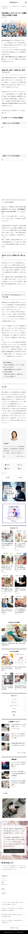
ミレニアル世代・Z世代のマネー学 (14, 851)
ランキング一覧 (21, 752)
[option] (14, 635)
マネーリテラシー (14, 705)
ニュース (14, 699)
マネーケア (14, 702)
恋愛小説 (14, 711)
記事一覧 (4, 884)
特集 (14, 715)
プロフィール (19, 456)
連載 (3, 882)
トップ (3, 891)
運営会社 (4, 893)
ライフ (4, 473)
